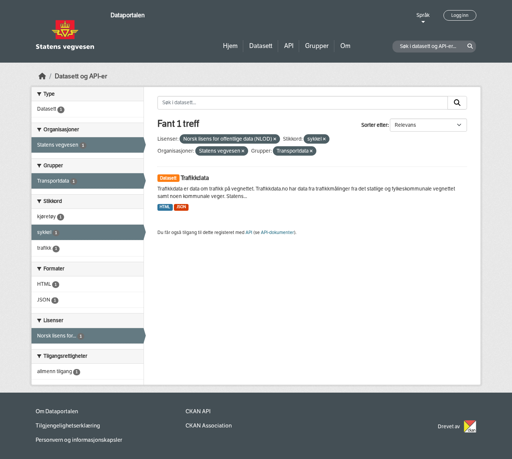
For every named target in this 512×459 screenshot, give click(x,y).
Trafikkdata (195, 178)
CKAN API (198, 411)
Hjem (230, 46)
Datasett (260, 46)
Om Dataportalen (57, 411)
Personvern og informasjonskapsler (79, 439)
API (288, 46)
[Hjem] (42, 76)
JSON (181, 206)
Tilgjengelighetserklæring (68, 425)
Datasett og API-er (81, 76)
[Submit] (457, 103)
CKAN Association (209, 425)
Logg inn (460, 15)
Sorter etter (374, 125)
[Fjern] (274, 139)
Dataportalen (128, 15)
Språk (423, 15)
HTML (165, 206)
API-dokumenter (277, 232)
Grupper (317, 46)
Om (345, 46)
